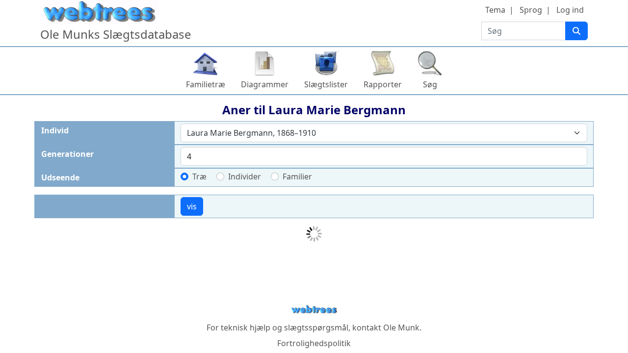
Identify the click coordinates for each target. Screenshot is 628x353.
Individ (55, 130)
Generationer (67, 154)
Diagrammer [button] (264, 84)
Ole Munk (401, 327)
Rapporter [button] (383, 84)
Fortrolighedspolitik (314, 343)
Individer (244, 176)
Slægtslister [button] (326, 84)
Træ (199, 176)
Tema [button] (495, 9)
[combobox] (384, 133)
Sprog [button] (531, 9)
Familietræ (205, 84)
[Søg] (576, 31)
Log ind (570, 9)
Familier (297, 176)
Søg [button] (430, 84)
